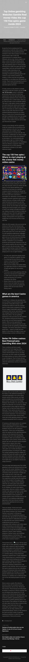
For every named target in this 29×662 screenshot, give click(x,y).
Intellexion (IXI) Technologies (14, 658)
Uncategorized (12, 39)
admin (23, 27)
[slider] (25, 650)
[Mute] (21, 651)
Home (4, 39)
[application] (14, 650)
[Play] (3, 651)
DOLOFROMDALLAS (15, 657)
